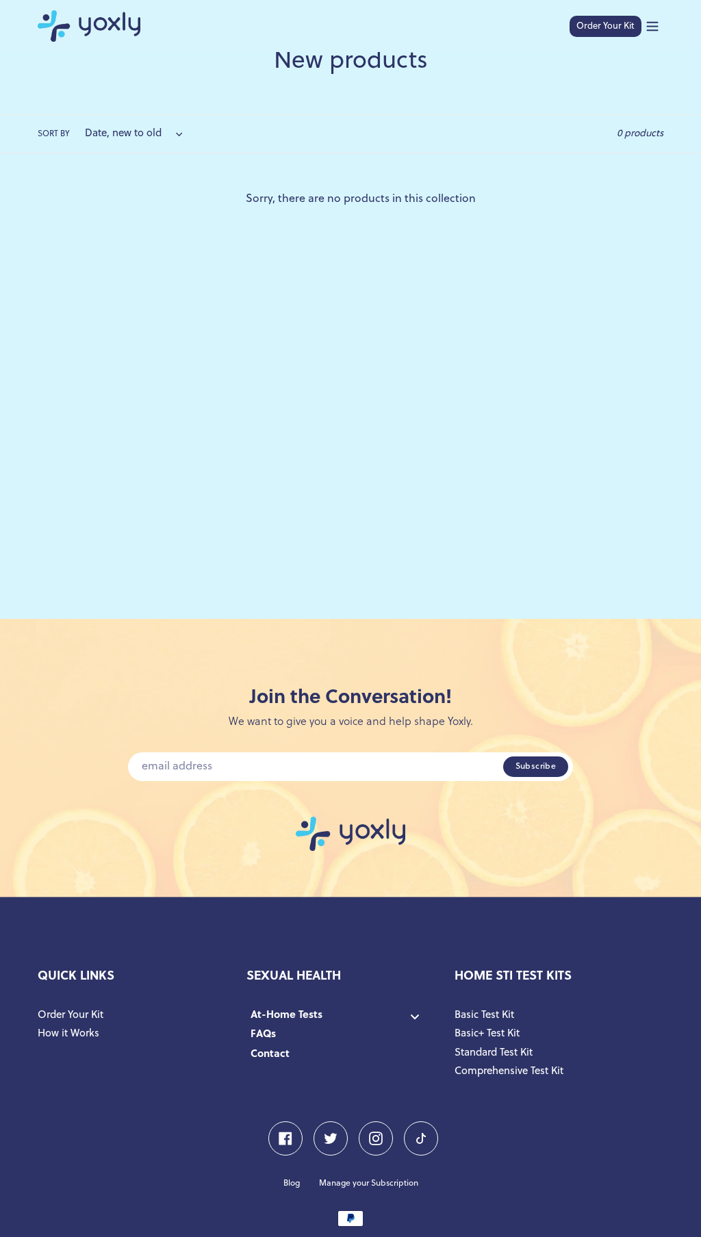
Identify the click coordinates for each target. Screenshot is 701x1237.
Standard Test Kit (494, 1053)
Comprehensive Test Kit (509, 1071)
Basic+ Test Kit (487, 1034)
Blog (291, 1183)
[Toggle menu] (415, 1016)
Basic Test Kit (484, 1015)
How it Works (68, 1034)
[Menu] (652, 26)
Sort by (54, 134)
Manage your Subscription (368, 1183)
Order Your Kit (605, 26)
